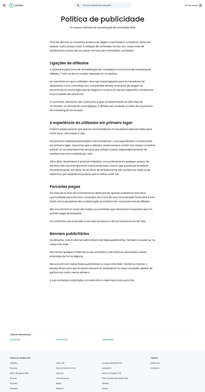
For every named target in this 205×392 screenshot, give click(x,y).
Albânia (59, 388)
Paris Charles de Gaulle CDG (115, 378)
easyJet (59, 373)
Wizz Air (13, 378)
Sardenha (106, 368)
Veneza (105, 383)
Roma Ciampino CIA (111, 373)
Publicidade (107, 339)
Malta (58, 383)
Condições (15, 339)
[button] (4, 5)
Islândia (14, 388)
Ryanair (13, 368)
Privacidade (61, 339)
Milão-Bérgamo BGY (19, 373)
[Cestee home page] (16, 5)
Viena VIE (60, 363)
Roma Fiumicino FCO (65, 368)
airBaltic (14, 363)
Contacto (155, 368)
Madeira (14, 383)
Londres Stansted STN (112, 363)
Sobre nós (155, 363)
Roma (105, 388)
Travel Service (62, 378)
